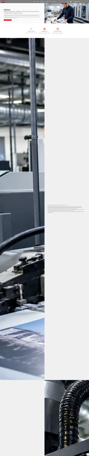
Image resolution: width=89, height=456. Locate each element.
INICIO (34, 1)
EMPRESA (38, 1)
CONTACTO (54, 1)
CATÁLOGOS (47, 1)
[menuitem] (81, 1)
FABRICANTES (41, 1)
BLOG (50, 1)
